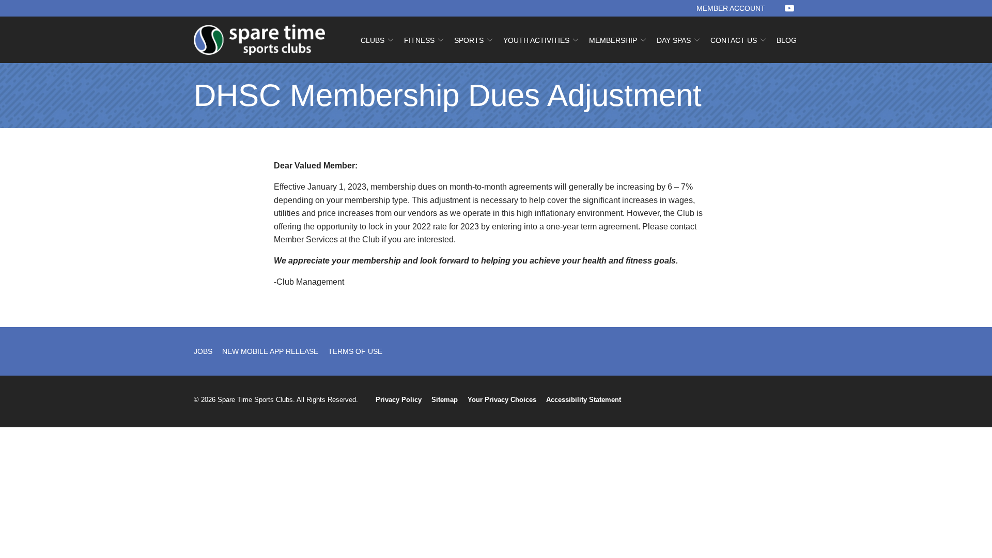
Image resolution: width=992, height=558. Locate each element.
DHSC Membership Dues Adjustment (448, 96)
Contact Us (733, 40)
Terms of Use (355, 351)
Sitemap (444, 400)
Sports (469, 40)
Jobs (203, 351)
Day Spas (674, 40)
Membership (613, 40)
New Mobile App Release (270, 351)
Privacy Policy (399, 400)
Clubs (372, 40)
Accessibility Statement (583, 400)
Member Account (730, 8)
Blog (787, 40)
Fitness (419, 40)
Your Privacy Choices (502, 400)
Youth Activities (536, 40)
